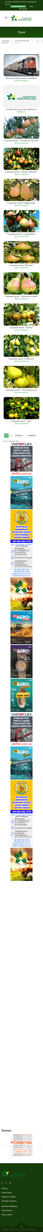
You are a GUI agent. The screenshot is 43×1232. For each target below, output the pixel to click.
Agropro (17, 1229)
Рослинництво (22, 41)
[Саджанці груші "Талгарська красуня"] (21, 128)
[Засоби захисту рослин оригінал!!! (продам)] (21, 96)
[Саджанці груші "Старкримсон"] (21, 221)
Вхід (31, 6)
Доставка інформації (9, 1206)
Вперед (18, 435)
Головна (6, 41)
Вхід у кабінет (7, 1215)
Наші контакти (7, 1210)
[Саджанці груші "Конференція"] (21, 190)
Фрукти (5, 43)
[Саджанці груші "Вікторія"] (21, 252)
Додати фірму (18, 6)
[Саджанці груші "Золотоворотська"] (21, 377)
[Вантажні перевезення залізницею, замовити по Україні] (21, 65)
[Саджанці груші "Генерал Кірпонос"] (21, 159)
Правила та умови (8, 1197)
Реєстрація (23, 9)
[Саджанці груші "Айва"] (21, 408)
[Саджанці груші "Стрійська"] (21, 346)
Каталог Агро (6, 1192)
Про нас (5, 1188)
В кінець (31, 435)
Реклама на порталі (9, 1201)
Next (40, 780)
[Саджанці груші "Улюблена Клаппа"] (21, 283)
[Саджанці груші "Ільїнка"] (21, 314)
